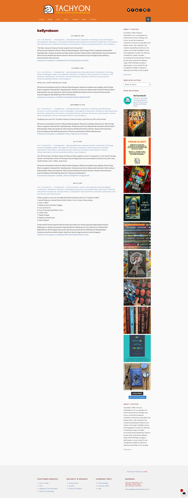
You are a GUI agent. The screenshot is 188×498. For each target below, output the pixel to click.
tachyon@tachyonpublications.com (137, 489)
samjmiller (93, 42)
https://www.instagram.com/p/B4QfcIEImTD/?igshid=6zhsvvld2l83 (63, 60)
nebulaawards (51, 192)
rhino (111, 74)
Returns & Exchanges (46, 491)
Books (50, 19)
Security (71, 486)
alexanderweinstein (73, 40)
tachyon (113, 113)
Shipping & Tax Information (48, 488)
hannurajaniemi (42, 42)
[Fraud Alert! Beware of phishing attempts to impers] (137, 151)
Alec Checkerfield (44, 39)
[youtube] (136, 10)
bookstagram (108, 40)
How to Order (44, 483)
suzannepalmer (75, 44)
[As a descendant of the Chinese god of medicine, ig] (137, 376)
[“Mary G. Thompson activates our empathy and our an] (137, 292)
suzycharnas (41, 194)
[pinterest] (144, 10)
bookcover (41, 111)
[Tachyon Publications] (66, 15)
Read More (127, 75)
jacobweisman (79, 189)
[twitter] (128, 10)
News (84, 19)
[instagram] (148, 10)
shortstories (64, 44)
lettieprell (111, 189)
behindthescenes (104, 109)
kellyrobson (53, 42)
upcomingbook (109, 44)
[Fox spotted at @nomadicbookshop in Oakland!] (137, 320)
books (100, 40)
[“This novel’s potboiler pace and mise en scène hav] (137, 179)
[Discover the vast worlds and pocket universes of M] (137, 263)
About (66, 19)
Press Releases (103, 483)
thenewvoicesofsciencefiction (92, 44)
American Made (103, 486)
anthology (94, 40)
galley (55, 74)
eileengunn (61, 189)
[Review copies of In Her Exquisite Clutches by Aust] (137, 207)
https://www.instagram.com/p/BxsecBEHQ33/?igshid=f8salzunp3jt (63, 235)
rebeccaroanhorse (82, 42)
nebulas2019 (75, 192)
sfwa (114, 192)
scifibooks (56, 44)
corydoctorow (42, 189)
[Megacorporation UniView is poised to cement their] (137, 348)
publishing (71, 42)
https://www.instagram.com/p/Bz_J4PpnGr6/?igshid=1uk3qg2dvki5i (63, 176)
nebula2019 (41, 192)
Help (99, 488)
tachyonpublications (44, 115)
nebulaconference (63, 192)
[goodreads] (140, 10)
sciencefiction (113, 42)
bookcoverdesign (52, 111)
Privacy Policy (73, 483)
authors (82, 187)
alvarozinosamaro (72, 187)
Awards (75, 19)
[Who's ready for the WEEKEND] (137, 235)
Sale (58, 19)
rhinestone (105, 74)
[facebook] (132, 10)
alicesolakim (85, 40)
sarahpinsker (102, 42)
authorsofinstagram (104, 187)
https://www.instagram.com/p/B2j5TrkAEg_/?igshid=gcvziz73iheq (62, 134)
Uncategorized (59, 40)
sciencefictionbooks (44, 44)
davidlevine (52, 189)
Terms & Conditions (75, 488)
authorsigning (91, 187)
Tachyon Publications (136, 472)
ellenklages (69, 189)
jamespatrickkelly (91, 189)
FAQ (40, 486)
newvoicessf (62, 42)
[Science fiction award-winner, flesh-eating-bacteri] (137, 122)
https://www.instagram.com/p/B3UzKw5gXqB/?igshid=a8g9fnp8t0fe (63, 97)
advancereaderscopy (73, 72)
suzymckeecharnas (53, 194)
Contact (93, 19)
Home (41, 19)
